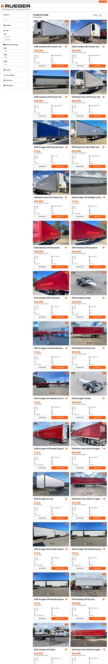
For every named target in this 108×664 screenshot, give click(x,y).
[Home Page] (15, 7)
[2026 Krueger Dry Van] (51, 484)
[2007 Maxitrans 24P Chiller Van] (89, 132)
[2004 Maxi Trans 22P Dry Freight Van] (89, 484)
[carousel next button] (67, 31)
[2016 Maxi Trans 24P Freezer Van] (89, 82)
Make (5, 48)
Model (5, 54)
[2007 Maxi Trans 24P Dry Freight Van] (89, 635)
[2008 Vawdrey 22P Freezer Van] (89, 32)
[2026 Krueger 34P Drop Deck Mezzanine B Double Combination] (51, 132)
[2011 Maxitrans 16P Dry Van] (89, 333)
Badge (5, 61)
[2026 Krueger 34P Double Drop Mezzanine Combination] (51, 434)
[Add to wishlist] (66, 47)
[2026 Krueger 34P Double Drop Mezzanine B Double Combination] (51, 584)
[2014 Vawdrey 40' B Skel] (51, 635)
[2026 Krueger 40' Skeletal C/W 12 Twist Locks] (51, 384)
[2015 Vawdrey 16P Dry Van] (89, 584)
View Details (42, 66)
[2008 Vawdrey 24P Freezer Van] (51, 32)
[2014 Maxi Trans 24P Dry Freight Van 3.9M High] (89, 434)
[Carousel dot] (48, 41)
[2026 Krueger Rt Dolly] (89, 283)
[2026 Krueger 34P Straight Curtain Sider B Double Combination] (89, 183)
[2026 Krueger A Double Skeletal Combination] (51, 333)
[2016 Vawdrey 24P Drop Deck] (51, 233)
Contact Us (59, 66)
